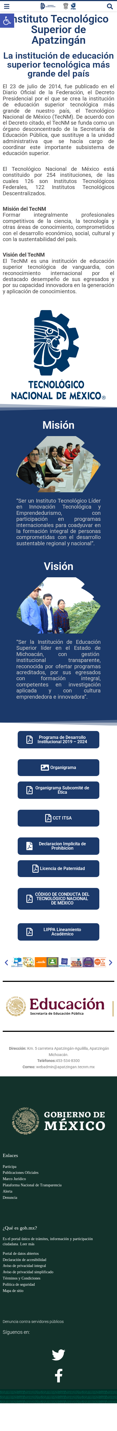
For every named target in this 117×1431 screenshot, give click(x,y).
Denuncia (10, 1198)
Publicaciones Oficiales (20, 1173)
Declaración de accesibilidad (24, 1260)
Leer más (27, 1244)
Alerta (7, 1191)
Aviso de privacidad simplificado (28, 1272)
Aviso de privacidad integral (24, 1266)
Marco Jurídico (14, 1179)
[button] (6, 962)
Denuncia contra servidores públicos (33, 1321)
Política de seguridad (19, 1284)
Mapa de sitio (13, 1291)
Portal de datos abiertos (21, 1254)
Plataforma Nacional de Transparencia (32, 1185)
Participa (9, 1167)
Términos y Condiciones (21, 1278)
